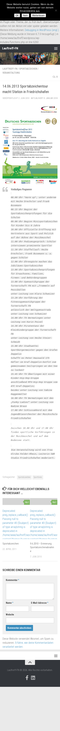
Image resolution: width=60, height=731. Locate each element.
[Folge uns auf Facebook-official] (27, 677)
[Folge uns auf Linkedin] (33, 677)
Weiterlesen (38, 15)
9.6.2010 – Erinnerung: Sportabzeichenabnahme (42, 547)
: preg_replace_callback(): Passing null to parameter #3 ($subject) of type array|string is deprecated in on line (16, 527)
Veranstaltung (11, 72)
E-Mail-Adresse (39, 602)
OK (17, 15)
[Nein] (56, 10)
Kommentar (12, 580)
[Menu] (56, 48)
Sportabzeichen (28, 68)
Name (9, 602)
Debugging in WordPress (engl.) (42, 30)
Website (10, 614)
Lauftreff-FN (10, 48)
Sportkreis (38, 477)
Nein (25, 15)
